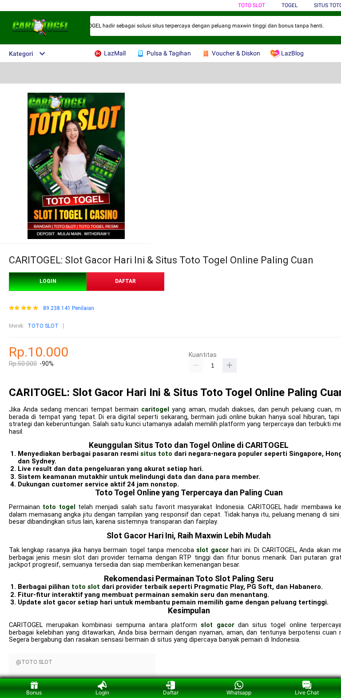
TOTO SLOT (251, 5)
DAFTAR (125, 281)
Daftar (170, 692)
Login (102, 692)
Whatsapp (238, 692)
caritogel (155, 409)
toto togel (59, 507)
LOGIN (48, 281)
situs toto (156, 454)
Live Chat (307, 692)
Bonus (34, 692)
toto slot (85, 587)
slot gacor (212, 550)
